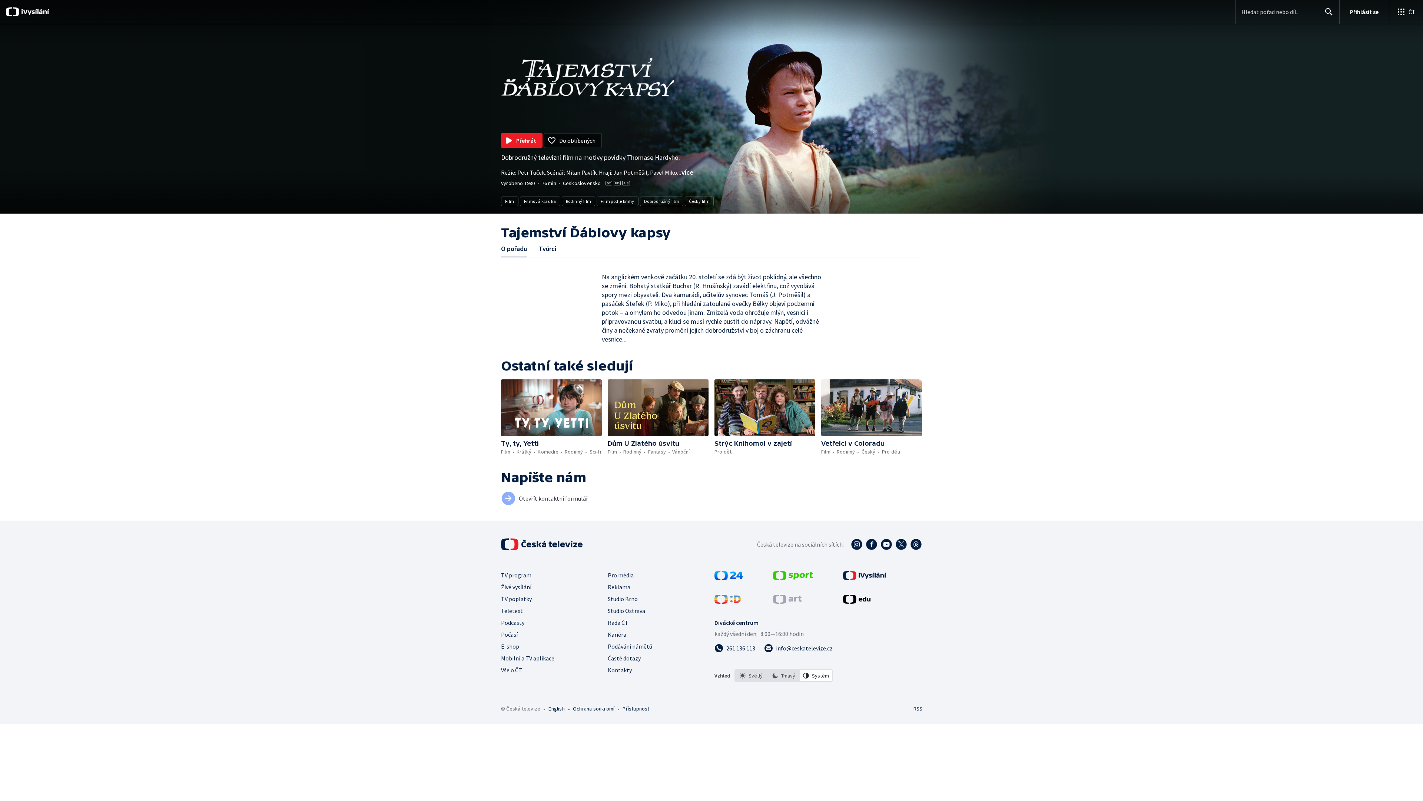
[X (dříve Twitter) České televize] (901, 544)
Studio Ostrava (626, 610)
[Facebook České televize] (872, 544)
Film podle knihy (617, 201)
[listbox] (783, 675)
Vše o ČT (511, 670)
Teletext (512, 610)
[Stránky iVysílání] (864, 577)
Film (509, 201)
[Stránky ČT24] (728, 577)
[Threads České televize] (916, 544)
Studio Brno (623, 599)
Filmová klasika (540, 201)
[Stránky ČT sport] (793, 577)
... (685, 172)
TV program (516, 575)
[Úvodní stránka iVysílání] (34, 11)
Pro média (621, 575)
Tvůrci (547, 248)
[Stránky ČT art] (787, 601)
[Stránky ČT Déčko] (727, 601)
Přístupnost (636, 708)
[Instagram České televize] (857, 544)
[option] (751, 675)
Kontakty (620, 670)
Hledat (1328, 11)
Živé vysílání (516, 587)
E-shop (510, 646)
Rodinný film (578, 201)
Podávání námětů (630, 646)
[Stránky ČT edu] (856, 601)
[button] (551, 407)
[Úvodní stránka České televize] (542, 544)
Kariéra (617, 634)
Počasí (509, 634)
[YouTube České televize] (886, 544)
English (556, 708)
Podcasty (512, 622)
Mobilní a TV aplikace (527, 658)
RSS (917, 708)
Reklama (619, 587)
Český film (699, 201)
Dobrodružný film (661, 201)
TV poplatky (516, 599)
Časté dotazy (624, 658)
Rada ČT (618, 622)
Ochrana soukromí (593, 708)
